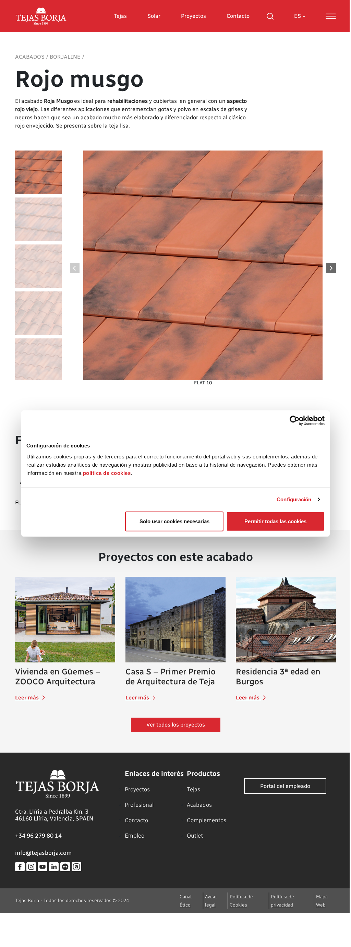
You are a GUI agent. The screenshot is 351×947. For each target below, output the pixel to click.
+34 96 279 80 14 (38, 835)
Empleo (134, 835)
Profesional (139, 804)
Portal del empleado (285, 786)
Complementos (206, 820)
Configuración (294, 499)
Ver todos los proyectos (175, 724)
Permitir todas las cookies (275, 521)
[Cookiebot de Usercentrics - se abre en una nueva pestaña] (295, 421)
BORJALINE (65, 56)
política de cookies (107, 473)
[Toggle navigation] (331, 16)
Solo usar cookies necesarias (174, 521)
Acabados (199, 804)
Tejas (120, 16)
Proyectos (193, 16)
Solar (153, 16)
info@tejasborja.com (43, 852)
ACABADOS (30, 56)
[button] (331, 268)
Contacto (238, 16)
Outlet (195, 835)
